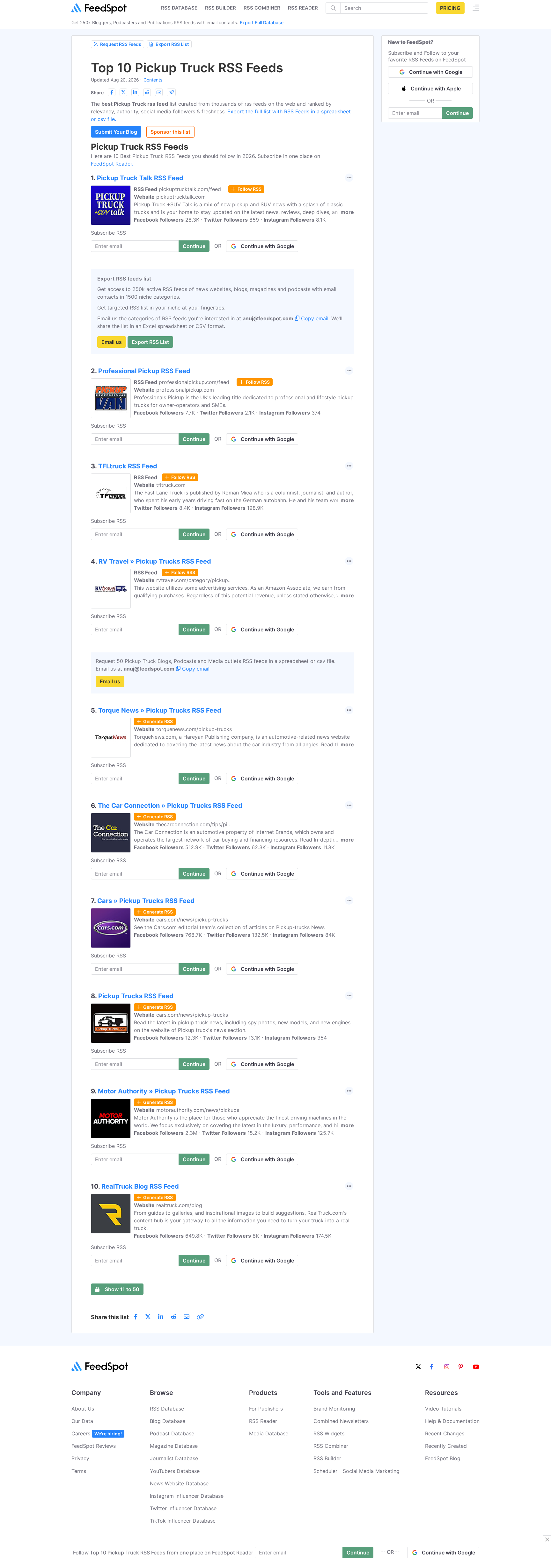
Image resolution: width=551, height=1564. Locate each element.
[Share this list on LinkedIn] (135, 92)
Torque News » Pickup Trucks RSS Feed (159, 710)
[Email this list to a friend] (159, 92)
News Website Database (179, 1483)
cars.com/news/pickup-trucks (192, 919)
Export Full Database (261, 22)
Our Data (82, 1421)
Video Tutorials (443, 1408)
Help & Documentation (452, 1421)
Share (97, 92)
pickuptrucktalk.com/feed (190, 189)
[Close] (547, 1539)
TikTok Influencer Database (183, 1521)
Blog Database (167, 1421)
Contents (152, 79)
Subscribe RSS (108, 233)
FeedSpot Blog (442, 1458)
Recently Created (446, 1446)
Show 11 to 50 (122, 1289)
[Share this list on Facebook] (111, 92)
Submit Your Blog (116, 132)
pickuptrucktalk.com (181, 197)
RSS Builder (327, 1458)
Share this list (110, 1317)
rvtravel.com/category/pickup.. (193, 580)
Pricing (450, 8)
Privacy (80, 1458)
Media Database (268, 1433)
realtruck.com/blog (179, 1205)
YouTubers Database (175, 1471)
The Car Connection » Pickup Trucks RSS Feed (170, 805)
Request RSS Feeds (120, 44)
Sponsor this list (170, 132)
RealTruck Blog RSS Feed (140, 1186)
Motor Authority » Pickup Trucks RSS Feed (164, 1091)
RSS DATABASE (179, 8)
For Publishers (266, 1408)
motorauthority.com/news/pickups (197, 1110)
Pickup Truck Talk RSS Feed (140, 178)
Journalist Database (174, 1458)
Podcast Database (172, 1433)
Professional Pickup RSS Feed (144, 371)
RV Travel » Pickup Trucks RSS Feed (155, 561)
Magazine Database (174, 1446)
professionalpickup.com (185, 390)
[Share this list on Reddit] (147, 92)
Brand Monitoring (334, 1408)
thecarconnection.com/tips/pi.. (193, 824)
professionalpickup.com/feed (194, 382)
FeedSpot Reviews (93, 1446)
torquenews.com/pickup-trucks (194, 729)
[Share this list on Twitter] (123, 92)
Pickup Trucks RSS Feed (135, 996)
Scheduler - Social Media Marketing (356, 1471)
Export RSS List (172, 44)
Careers (96, 1433)
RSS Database (167, 1408)
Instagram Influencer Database (187, 1496)
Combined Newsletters (341, 1421)
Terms (78, 1471)
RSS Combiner (262, 8)
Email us (111, 342)
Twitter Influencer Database (183, 1508)
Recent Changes (444, 1433)
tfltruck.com (171, 485)
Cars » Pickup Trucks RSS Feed (146, 901)
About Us (82, 1408)
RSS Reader (303, 8)
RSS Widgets (328, 1433)
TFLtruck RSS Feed (127, 466)
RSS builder (220, 8)
